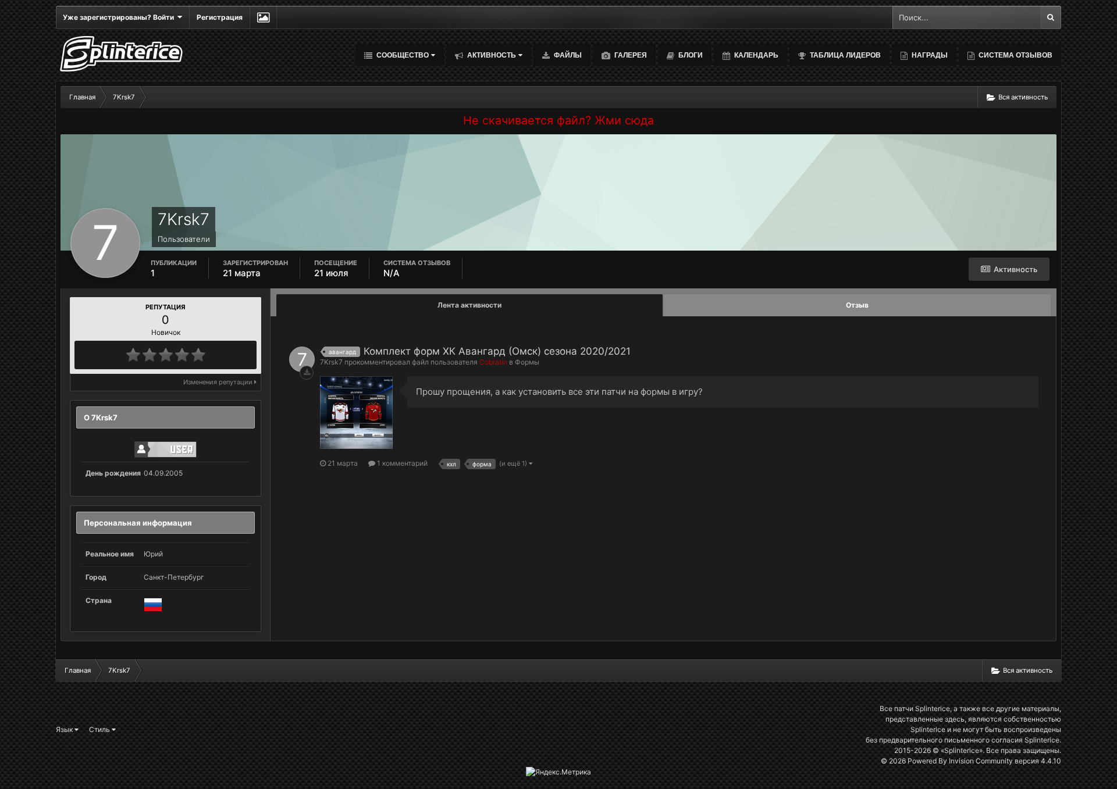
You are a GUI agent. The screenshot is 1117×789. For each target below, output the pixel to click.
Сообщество (402, 55)
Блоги (690, 55)
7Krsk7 (331, 362)
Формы (527, 362)
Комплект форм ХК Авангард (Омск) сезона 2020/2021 (497, 351)
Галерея (630, 55)
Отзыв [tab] (857, 305)
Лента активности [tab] (469, 305)
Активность (490, 55)
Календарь (755, 55)
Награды (929, 55)
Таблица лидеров (844, 55)
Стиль (100, 729)
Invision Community (981, 760)
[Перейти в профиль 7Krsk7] (302, 359)
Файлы (567, 55)
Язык (65, 729)
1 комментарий (401, 463)
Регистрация (220, 17)
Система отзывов (1014, 55)
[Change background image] (263, 17)
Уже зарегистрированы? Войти (120, 17)
